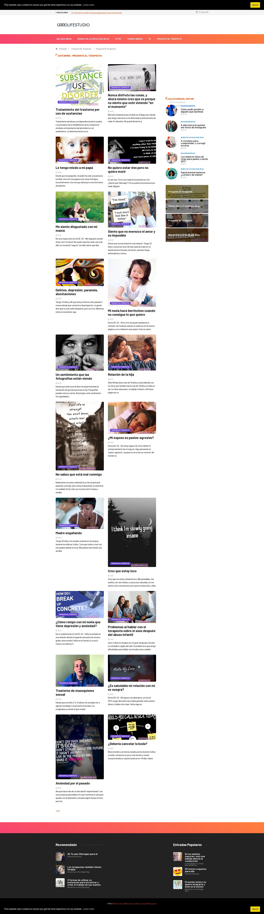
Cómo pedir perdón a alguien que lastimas (192, 110)
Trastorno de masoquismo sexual (75, 692)
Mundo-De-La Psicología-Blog (93, 39)
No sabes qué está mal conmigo (79, 474)
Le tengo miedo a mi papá (74, 168)
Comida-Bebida (135, 39)
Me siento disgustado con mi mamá (76, 228)
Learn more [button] (88, 909)
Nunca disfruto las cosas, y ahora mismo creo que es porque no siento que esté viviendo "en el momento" (131, 101)
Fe (150, 39)
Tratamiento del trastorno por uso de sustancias (78, 111)
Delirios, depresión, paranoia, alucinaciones (77, 292)
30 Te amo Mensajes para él (82, 853)
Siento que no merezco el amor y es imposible (131, 233)
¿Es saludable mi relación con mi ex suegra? (131, 687)
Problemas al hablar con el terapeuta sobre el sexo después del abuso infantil (131, 631)
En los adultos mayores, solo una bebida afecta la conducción (195, 857)
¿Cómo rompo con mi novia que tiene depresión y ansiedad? (78, 624)
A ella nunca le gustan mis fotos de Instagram (193, 126)
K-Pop (118, 39)
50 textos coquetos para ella (195, 870)
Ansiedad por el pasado (73, 783)
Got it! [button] (255, 909)
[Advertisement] (187, 74)
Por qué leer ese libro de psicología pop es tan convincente (97, 13)
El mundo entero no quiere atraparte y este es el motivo (195, 884)
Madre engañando (69, 533)
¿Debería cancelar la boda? (127, 744)
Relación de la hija (121, 374)
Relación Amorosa (188, 106)
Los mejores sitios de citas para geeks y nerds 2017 (194, 159)
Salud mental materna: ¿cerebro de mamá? (193, 173)
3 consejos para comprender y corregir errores (193, 143)
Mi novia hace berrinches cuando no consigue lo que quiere (131, 312)
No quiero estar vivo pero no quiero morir (128, 169)
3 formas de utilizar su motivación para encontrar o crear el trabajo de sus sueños (84, 882)
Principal (63, 49)
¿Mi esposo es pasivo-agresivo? (131, 438)
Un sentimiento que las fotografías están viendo (74, 376)
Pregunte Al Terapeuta (169, 39)
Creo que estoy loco (122, 571)
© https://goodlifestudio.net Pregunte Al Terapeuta (134, 904)
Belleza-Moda (64, 39)
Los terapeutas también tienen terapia (84, 868)
